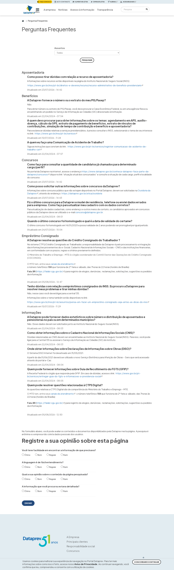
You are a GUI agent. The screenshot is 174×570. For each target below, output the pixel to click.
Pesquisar (87, 60)
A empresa (50, 9)
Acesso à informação (82, 9)
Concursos (73, 550)
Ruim (65, 455)
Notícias (63, 9)
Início (22, 21)
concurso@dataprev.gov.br (89, 212)
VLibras (114, 2)
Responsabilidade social (81, 546)
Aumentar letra (81, 2)
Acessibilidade (130, 2)
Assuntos (59, 48)
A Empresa (73, 537)
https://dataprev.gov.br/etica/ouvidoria (82, 193)
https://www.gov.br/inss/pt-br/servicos (56, 133)
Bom (40, 455)
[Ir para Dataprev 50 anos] (29, 9)
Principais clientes (77, 541)
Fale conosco (45, 2)
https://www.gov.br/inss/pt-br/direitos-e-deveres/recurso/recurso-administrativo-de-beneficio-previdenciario (85, 85)
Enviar (28, 503)
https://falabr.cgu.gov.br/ (51, 271)
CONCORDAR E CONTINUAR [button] (146, 562)
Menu (38, 12)
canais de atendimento (63, 263)
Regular (52, 455)
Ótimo (27, 455)
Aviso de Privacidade (85, 564)
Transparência (105, 9)
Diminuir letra (99, 2)
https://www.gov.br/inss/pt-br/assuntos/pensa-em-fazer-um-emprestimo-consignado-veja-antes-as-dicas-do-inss (88, 302)
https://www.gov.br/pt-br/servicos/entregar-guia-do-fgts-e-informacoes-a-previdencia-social (83, 375)
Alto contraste (63, 2)
